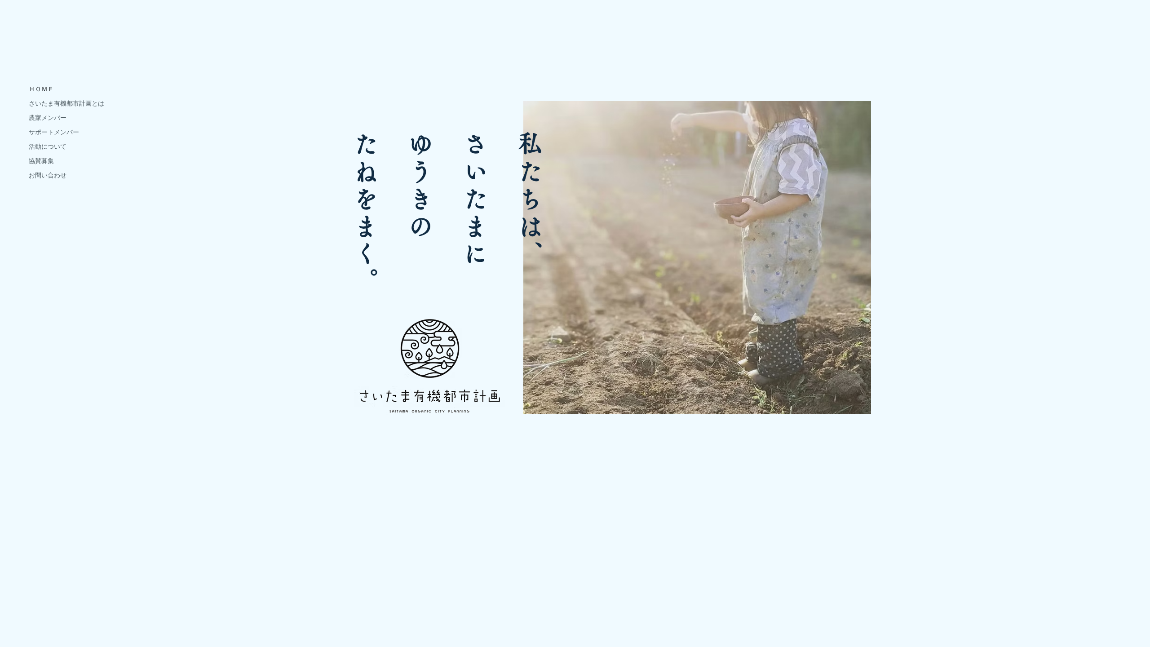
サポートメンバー (54, 132)
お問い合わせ (47, 175)
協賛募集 (41, 160)
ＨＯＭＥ (41, 89)
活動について (47, 146)
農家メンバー (47, 117)
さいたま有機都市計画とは (66, 103)
